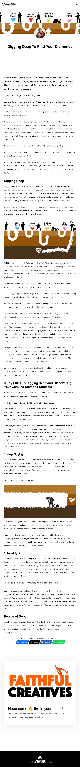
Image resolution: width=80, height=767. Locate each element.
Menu (75, 4)
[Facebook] (8, 764)
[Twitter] (24, 764)
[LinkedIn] (40, 764)
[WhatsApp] (56, 764)
